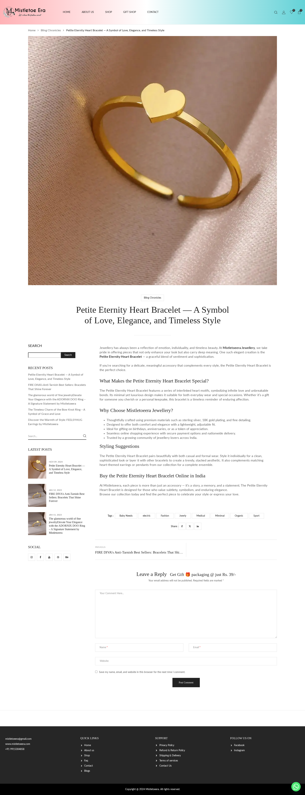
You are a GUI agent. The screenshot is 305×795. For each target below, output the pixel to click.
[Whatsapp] (296, 787)
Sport (256, 516)
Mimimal (220, 516)
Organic (239, 516)
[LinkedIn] (197, 526)
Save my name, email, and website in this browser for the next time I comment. (142, 672)
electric (147, 516)
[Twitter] (189, 526)
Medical (200, 516)
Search (35, 346)
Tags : (111, 516)
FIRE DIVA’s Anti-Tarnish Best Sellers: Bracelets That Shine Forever (66, 497)
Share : (174, 526)
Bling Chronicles (51, 30)
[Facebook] (182, 526)
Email (196, 647)
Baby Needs (126, 516)
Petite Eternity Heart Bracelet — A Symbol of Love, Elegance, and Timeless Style (67, 469)
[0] (291, 12)
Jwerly (182, 516)
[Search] (84, 435)
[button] (299, 12)
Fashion (165, 516)
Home (31, 30)
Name (103, 647)
